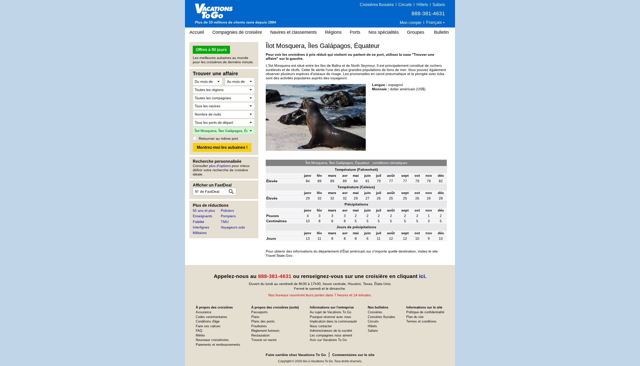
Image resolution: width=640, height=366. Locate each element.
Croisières (375, 312)
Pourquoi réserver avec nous (330, 317)
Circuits (405, 4)
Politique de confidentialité (425, 312)
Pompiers (228, 216)
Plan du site (415, 317)
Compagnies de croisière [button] (237, 32)
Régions (333, 32)
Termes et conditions (421, 321)
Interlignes (201, 227)
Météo (200, 335)
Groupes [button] (415, 32)
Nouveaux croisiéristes (212, 340)
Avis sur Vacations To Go (328, 340)
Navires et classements (293, 32)
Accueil (197, 32)
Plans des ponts (263, 321)
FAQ (199, 330)
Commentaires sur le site (353, 355)
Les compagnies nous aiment (331, 335)
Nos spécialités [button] (383, 32)
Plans (255, 317)
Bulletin (441, 32)
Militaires (200, 233)
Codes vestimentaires (211, 317)
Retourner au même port (218, 138)
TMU (224, 222)
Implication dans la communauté (333, 321)
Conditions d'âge (208, 321)
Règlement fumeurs (265, 330)
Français (434, 22)
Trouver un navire (263, 340)
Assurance (203, 312)
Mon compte (411, 22)
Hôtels (422, 4)
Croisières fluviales (377, 4)
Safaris (438, 4)
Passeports (259, 312)
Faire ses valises (208, 326)
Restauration (260, 335)
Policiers (227, 210)
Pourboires (259, 326)
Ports (355, 32)
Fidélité (198, 222)
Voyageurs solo (233, 227)
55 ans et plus (204, 210)
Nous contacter (321, 326)
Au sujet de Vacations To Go (330, 312)
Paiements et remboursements (218, 344)
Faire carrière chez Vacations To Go (296, 355)
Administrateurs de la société (331, 330)
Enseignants (202, 216)
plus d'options (220, 166)
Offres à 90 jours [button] (211, 50)
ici (422, 276)
